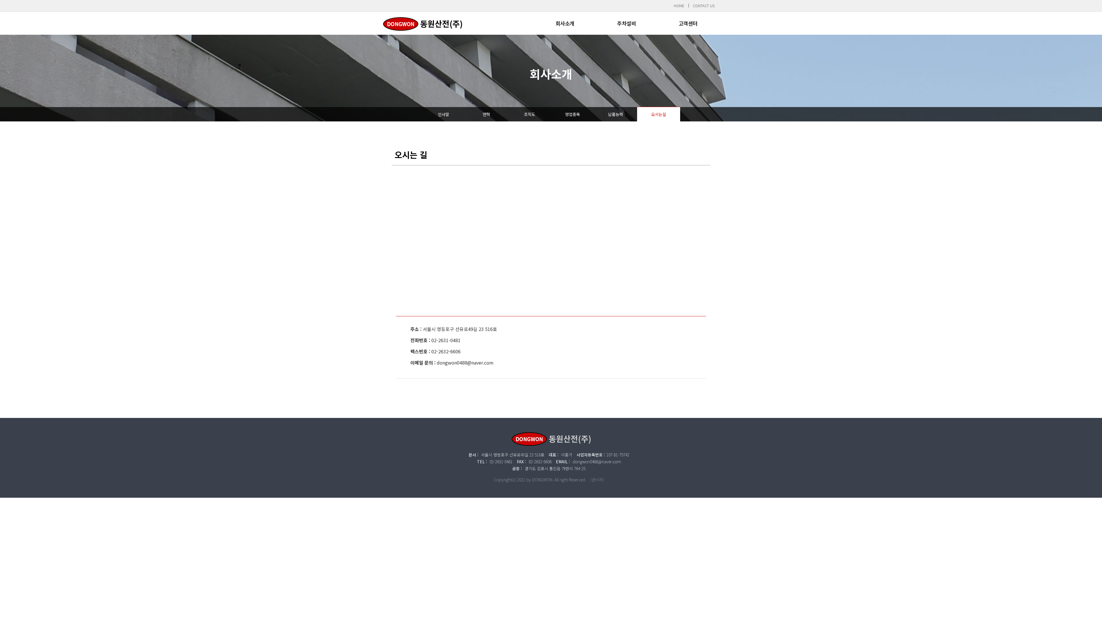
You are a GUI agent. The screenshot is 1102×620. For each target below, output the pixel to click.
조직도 (529, 114)
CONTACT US (704, 5)
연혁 (486, 114)
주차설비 (626, 23)
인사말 (443, 114)
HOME (679, 5)
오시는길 (658, 114)
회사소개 (565, 23)
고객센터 (688, 23)
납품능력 (615, 114)
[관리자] (597, 480)
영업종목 (572, 114)
